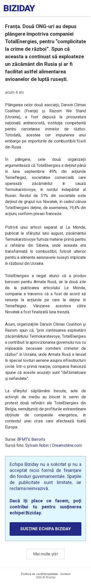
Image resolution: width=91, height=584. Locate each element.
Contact (65, 574)
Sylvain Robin (37, 445)
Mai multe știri (45, 554)
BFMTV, (24, 439)
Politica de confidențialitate (39, 574)
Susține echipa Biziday (45, 528)
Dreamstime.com (67, 445)
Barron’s (38, 439)
